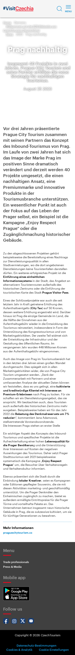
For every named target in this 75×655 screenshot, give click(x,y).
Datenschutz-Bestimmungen (36, 645)
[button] (59, 8)
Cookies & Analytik (19, 649)
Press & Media (12, 566)
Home (7, 22)
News (9, 34)
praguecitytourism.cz (17, 532)
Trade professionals (16, 562)
